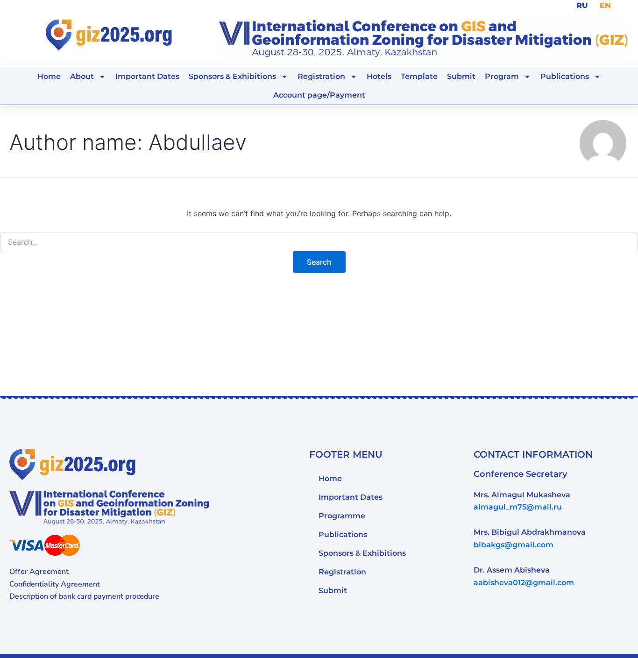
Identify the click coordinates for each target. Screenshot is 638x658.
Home (49, 76)
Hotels (379, 76)
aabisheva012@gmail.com (524, 582)
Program (502, 76)
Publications (564, 76)
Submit (461, 76)
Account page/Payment (319, 95)
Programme (342, 515)
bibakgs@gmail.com (513, 544)
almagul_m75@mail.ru (518, 506)
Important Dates (147, 76)
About (82, 76)
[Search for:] (319, 242)
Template (419, 76)
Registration (321, 76)
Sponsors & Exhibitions (362, 553)
